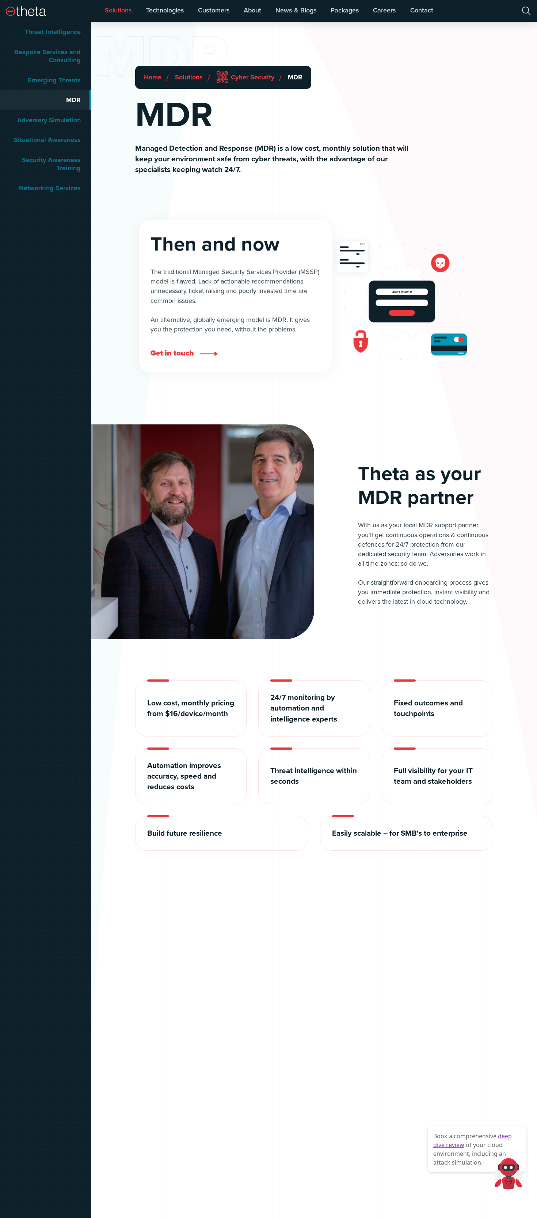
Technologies (165, 10)
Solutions (118, 10)
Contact (421, 10)
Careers (384, 10)
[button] (526, 11)
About (252, 10)
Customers (214, 10)
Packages (345, 10)
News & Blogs (296, 10)
